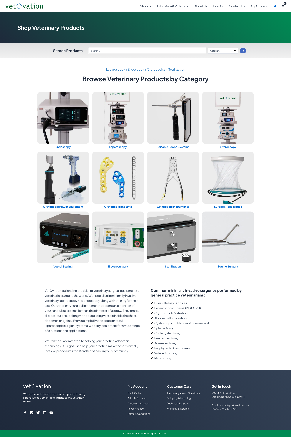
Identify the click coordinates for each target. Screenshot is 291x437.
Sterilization (173, 266)
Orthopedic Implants (118, 206)
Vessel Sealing (63, 266)
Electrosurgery (118, 266)
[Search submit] (243, 50)
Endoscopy (63, 147)
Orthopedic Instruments (173, 206)
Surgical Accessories (228, 206)
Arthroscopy (227, 147)
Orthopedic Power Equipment (63, 206)
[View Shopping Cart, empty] (283, 6)
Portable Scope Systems (173, 147)
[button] (149, 6)
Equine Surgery (228, 266)
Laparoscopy (118, 147)
